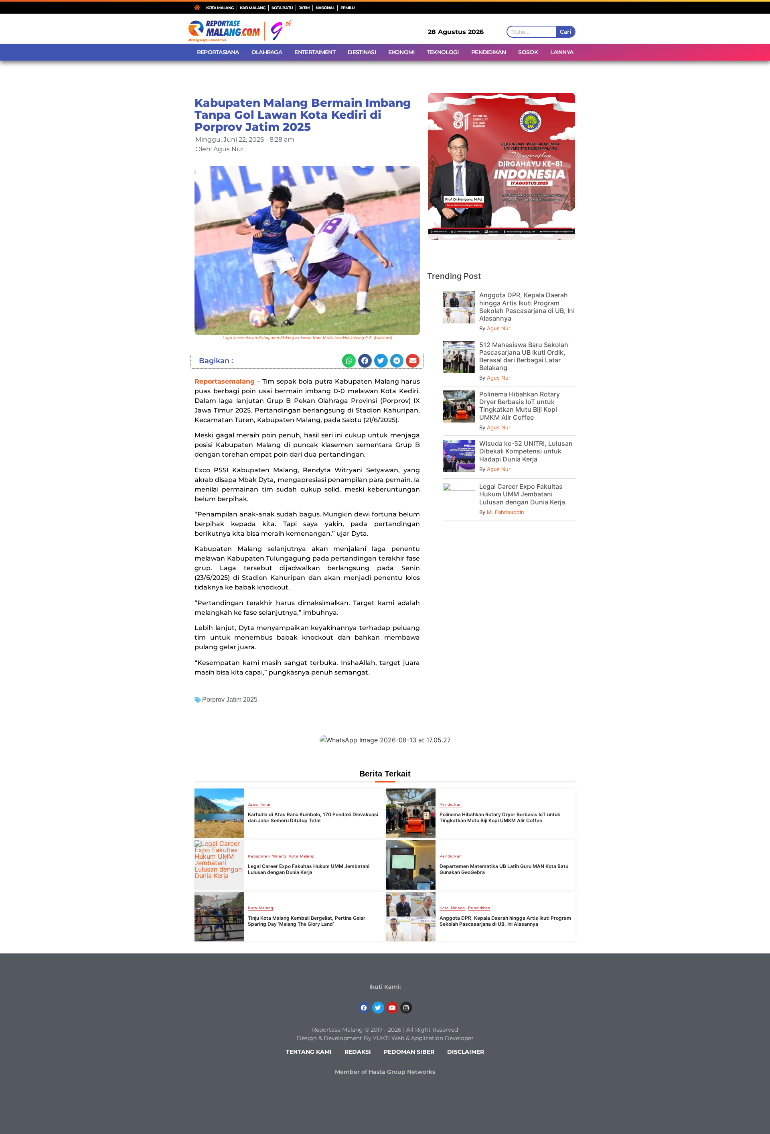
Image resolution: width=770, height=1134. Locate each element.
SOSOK (528, 52)
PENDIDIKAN (488, 52)
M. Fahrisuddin (505, 512)
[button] (349, 361)
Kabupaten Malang (267, 856)
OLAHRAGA (266, 52)
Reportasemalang (225, 381)
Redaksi (357, 1051)
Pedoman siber (409, 1051)
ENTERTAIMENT (314, 52)
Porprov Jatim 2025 (229, 699)
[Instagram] (406, 1008)
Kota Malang (302, 856)
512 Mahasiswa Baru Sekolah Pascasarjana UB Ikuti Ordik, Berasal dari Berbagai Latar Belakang (523, 356)
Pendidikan (451, 805)
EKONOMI (401, 52)
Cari (565, 31)
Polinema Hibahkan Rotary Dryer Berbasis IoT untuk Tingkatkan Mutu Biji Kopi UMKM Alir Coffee (519, 405)
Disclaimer (465, 1051)
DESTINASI (362, 52)
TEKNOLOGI (443, 52)
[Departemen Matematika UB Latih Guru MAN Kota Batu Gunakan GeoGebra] (411, 865)
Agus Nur (499, 328)
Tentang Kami (309, 1051)
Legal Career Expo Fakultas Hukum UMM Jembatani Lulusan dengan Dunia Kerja (522, 494)
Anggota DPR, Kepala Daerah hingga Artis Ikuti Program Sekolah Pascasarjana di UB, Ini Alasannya (527, 306)
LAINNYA (561, 52)
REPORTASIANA (218, 52)
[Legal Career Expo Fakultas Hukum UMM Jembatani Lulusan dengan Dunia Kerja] (219, 865)
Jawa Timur (259, 805)
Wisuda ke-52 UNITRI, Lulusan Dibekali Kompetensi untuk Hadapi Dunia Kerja (526, 451)
